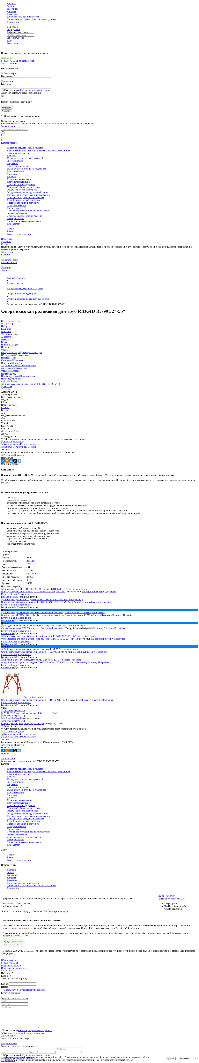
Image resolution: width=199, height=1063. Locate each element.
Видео (4, 373)
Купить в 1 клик (28, 447)
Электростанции (15, 839)
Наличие (5, 378)
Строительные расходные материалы (25, 818)
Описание (6, 363)
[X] (15, 461)
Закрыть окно (8, 126)
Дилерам (11, 11)
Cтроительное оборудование (21, 805)
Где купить (12, 9)
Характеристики (9, 365)
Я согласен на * (28, 1030)
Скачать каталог (9, 262)
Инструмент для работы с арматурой (25, 779)
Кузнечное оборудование (19, 800)
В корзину (19, 441)
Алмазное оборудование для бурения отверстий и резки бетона (38, 771)
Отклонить (185, 1059)
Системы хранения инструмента (23, 824)
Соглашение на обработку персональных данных (31, 19)
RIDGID (5, 407)
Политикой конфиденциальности (44, 1060)
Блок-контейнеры (15, 792)
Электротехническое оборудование (24, 842)
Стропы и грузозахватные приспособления (28, 831)
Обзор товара (7, 355)
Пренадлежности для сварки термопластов (28, 816)
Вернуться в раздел (10, 352)
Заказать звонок (26, 61)
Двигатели (12, 795)
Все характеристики (11, 397)
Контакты (12, 14)
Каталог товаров (9, 143)
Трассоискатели (15, 782)
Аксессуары (7, 368)
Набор (4, 357)
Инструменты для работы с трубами (25, 769)
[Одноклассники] (7, 461)
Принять (170, 1059)
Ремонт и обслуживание (19, 234)
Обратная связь (8, 960)
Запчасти (11, 797)
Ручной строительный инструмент (24, 821)
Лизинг (10, 231)
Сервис (10, 228)
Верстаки (11, 776)
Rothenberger (13, 845)
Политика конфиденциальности (23, 16)
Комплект (6, 360)
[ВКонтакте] (3, 461)
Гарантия (5, 254)
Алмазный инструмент (18, 774)
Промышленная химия (18, 803)
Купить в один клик (33, 1033)
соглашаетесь (115, 1057)
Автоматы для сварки (18, 787)
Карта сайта (13, 22)
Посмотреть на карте (57, 911)
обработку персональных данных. (35, 90)
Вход (9, 40)
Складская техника (16, 826)
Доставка (11, 3)
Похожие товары (9, 376)
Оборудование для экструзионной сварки (27, 813)
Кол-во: (6, 449)
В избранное (7, 597)
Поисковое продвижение (13, 968)
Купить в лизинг (28, 444)
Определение (13, 29)
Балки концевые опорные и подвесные (26, 790)
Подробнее (110, 591)
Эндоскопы (12, 784)
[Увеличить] (31, 384)
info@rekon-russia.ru (175, 898)
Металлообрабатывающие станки (23, 808)
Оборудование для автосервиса (22, 810)
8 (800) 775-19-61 (21, 935)
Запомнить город (15, 38)
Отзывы (5, 371)
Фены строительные (17, 834)
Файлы (4, 381)
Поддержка (6, 239)
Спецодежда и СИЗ (16, 829)
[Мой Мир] (11, 461)
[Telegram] (19, 461)
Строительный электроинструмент (24, 837)
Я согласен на (28, 90)
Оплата (10, 6)
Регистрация (13, 43)
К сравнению (24, 594)
